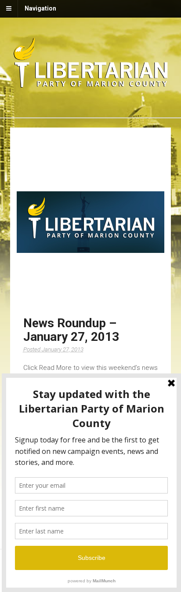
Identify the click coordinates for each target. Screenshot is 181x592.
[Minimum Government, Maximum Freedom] (90, 86)
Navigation (40, 8)
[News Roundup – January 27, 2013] (91, 222)
